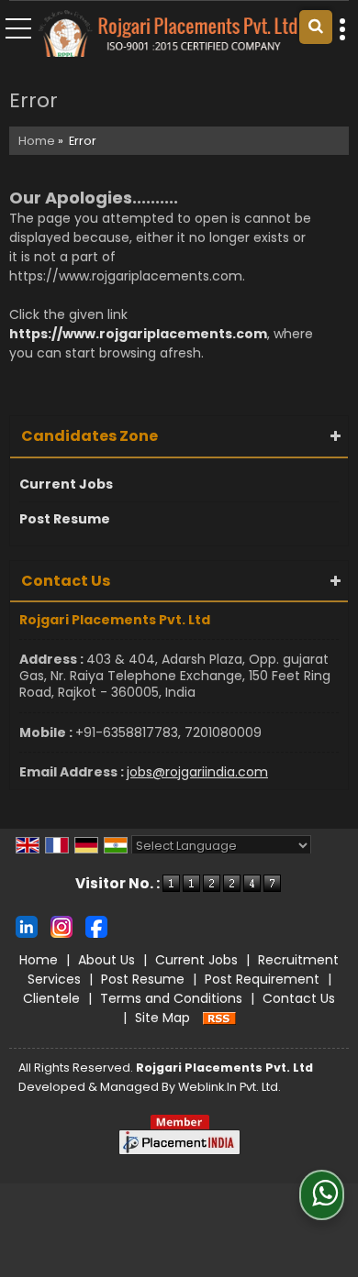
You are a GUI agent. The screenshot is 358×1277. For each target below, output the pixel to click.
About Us (106, 960)
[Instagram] (61, 926)
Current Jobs (66, 484)
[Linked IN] (27, 926)
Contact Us (299, 998)
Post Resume (64, 519)
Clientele (51, 998)
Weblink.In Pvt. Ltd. (229, 1087)
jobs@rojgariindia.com (197, 772)
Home (36, 141)
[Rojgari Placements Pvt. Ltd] (168, 35)
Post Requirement (262, 979)
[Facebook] (96, 926)
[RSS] (219, 1017)
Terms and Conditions (171, 998)
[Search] (315, 27)
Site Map (162, 1017)
